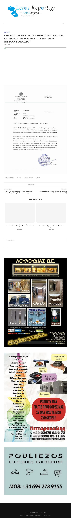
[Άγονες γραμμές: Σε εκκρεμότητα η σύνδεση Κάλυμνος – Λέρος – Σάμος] (51, 213)
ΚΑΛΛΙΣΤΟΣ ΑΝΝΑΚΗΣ (9, 177)
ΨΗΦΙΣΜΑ (38, 177)
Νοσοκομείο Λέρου (28, 177)
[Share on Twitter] (39, 184)
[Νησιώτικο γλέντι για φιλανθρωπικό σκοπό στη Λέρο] (20, 213)
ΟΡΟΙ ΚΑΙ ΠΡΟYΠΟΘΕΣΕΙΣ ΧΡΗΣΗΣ (35, 512)
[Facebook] (35, 506)
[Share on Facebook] (38, 184)
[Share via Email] (43, 184)
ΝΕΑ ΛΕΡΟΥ (7, 32)
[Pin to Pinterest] (41, 184)
